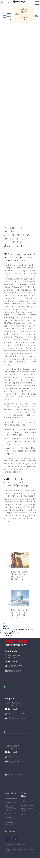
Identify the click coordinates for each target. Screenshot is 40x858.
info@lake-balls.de (17, 761)
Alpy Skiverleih (10, 814)
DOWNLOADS (27, 805)
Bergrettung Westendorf (10, 818)
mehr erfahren (6, 626)
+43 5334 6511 (15, 666)
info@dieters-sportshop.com (13, 672)
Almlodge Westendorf (10, 823)
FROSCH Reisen (11, 802)
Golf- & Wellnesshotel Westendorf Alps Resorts (11, 808)
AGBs (23, 802)
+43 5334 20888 (16, 713)
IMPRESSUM (17, 849)
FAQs (23, 814)
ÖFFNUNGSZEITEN (28, 809)
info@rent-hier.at (17, 718)
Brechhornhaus (11, 798)
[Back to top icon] (35, 847)
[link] (20, 632)
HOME (7, 849)
